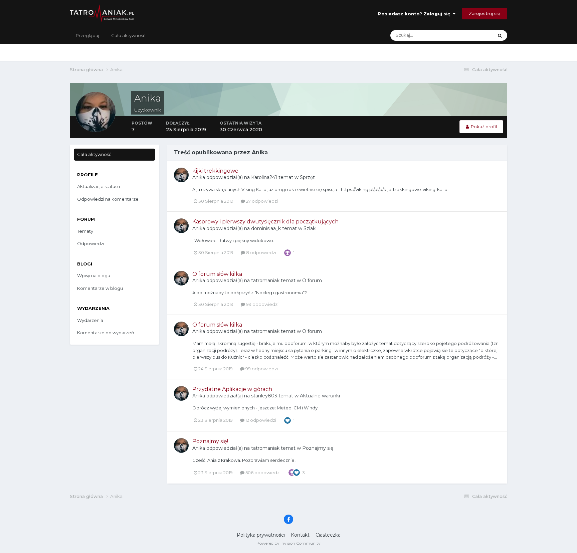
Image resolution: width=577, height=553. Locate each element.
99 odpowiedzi (261, 304)
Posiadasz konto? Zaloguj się (415, 13)
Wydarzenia (90, 320)
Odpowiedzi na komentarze (108, 199)
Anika (198, 177)
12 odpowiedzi (260, 420)
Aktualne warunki (320, 396)
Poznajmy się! (210, 441)
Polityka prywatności (261, 535)
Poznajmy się (317, 448)
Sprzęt (307, 177)
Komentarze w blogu (100, 288)
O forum (312, 281)
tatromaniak (265, 281)
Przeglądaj (87, 35)
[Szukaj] (500, 35)
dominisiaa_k (266, 228)
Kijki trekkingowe (215, 171)
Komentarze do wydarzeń (105, 332)
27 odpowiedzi (261, 201)
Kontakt (300, 535)
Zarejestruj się (484, 13)
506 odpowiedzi (262, 472)
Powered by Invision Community (288, 543)
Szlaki (310, 228)
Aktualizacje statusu (464, 35)
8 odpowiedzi (260, 252)
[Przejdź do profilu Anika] (181, 175)
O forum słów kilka (217, 274)
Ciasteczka (328, 535)
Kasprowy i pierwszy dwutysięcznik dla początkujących (265, 221)
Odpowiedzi (90, 243)
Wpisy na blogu (93, 275)
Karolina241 (264, 177)
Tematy (85, 231)
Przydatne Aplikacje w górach (232, 389)
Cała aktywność (128, 35)
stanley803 (264, 396)
